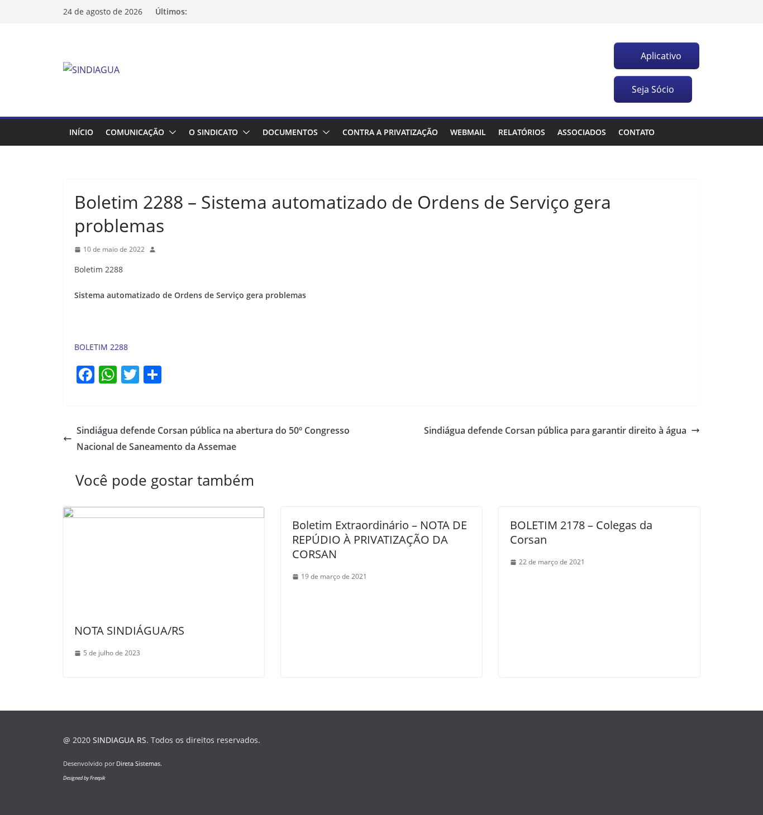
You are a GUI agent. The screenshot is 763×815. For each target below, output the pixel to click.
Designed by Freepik (84, 778)
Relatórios (521, 132)
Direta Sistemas (138, 763)
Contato (636, 132)
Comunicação (135, 132)
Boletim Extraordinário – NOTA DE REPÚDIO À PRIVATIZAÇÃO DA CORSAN (379, 539)
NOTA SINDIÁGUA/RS (129, 630)
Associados (581, 132)
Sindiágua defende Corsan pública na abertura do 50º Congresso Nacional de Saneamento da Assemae (213, 438)
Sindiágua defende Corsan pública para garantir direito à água (555, 430)
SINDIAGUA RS (119, 740)
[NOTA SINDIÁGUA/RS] (163, 515)
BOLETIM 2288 (101, 347)
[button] (170, 132)
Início (81, 132)
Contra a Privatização (390, 132)
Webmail (468, 132)
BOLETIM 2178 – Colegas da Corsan (581, 532)
